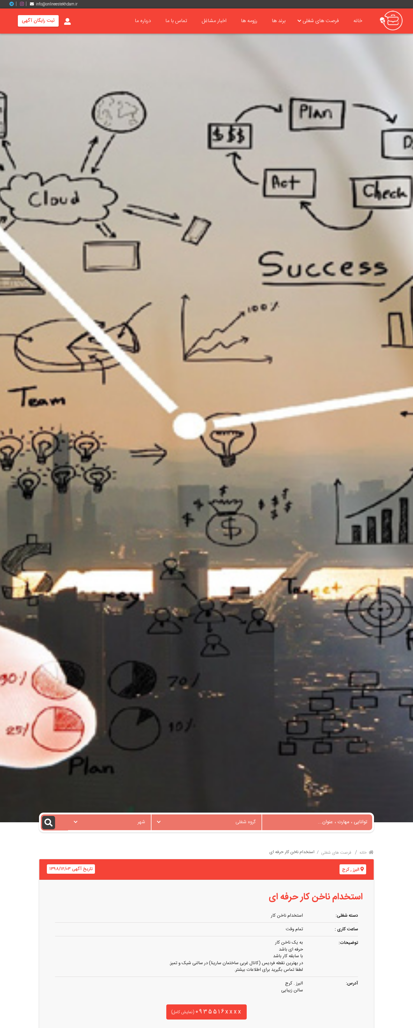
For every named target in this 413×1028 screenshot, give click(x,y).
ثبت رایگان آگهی (38, 21)
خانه (357, 21)
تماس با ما (176, 21)
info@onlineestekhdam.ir (57, 4)
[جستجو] (54, 822)
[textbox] (206, 820)
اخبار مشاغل (214, 21)
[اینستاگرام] (24, 4)
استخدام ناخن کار (287, 915)
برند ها (278, 21)
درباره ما (143, 21)
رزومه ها (249, 21)
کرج (345, 869)
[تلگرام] (13, 4)
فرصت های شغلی (321, 21)
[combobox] (206, 822)
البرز (356, 869)
